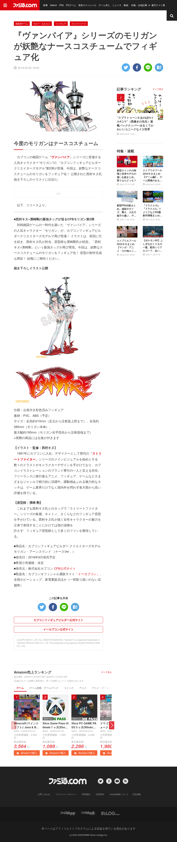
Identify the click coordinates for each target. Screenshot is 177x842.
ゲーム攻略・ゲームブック (43, 688)
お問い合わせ (44, 794)
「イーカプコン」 (87, 574)
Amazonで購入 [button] (28, 753)
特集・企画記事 (139, 5)
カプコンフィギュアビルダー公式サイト (58, 620)
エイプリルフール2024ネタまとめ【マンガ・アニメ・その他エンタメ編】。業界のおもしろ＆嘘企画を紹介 (126, 245)
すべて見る (106, 672)
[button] (111, 725)
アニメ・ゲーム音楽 (103, 688)
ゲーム (20, 688)
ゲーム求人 (104, 5)
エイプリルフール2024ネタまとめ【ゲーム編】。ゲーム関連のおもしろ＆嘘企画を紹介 (152, 175)
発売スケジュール (87, 5)
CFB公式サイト (65, 568)
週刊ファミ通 (158, 5)
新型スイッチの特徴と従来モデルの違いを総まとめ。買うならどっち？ (126, 175)
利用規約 (86, 794)
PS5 (61, 5)
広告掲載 (136, 794)
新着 (45, 5)
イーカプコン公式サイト (58, 629)
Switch (53, 5)
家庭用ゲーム (22, 23)
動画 (126, 5)
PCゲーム (71, 5)
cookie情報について (119, 794)
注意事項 (100, 794)
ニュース (116, 5)
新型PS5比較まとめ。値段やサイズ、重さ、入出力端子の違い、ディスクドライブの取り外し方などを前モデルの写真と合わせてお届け (126, 210)
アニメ (82, 688)
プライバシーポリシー (66, 794)
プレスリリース (79, 23)
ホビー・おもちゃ (42, 23)
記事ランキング (129, 88)
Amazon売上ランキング (32, 671)
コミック (69, 688)
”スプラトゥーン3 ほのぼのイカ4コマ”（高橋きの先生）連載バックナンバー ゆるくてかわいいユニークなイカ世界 (135, 123)
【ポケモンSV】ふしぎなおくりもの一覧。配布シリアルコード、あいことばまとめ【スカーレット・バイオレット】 (153, 245)
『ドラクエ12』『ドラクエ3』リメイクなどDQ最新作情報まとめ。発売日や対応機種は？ (152, 210)
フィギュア (61, 23)
